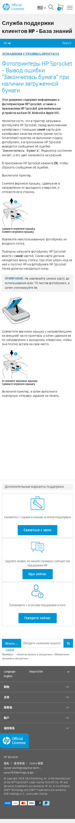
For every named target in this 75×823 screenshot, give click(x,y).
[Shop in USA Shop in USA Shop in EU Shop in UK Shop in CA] (43, 7)
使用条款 (19, 763)
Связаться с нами (37, 530)
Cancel (10, 650)
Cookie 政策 (36, 763)
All (6, 43)
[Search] (51, 8)
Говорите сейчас (37, 618)
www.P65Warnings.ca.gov (19, 772)
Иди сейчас (37, 574)
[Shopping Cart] (60, 7)
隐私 (6, 763)
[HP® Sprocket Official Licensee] (13, 7)
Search (66, 43)
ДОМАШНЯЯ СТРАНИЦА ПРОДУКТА (30, 53)
